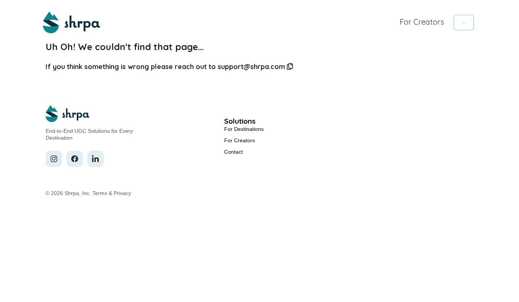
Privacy (122, 193)
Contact (233, 152)
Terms (99, 193)
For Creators (422, 22)
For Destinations (244, 129)
